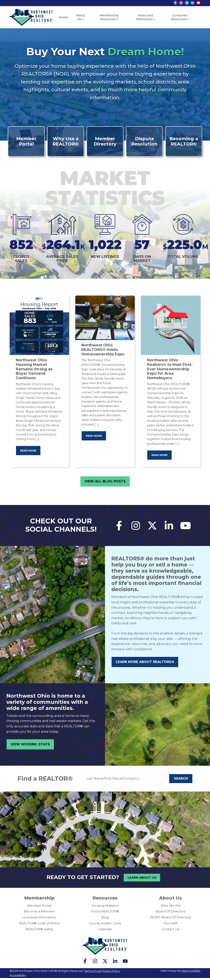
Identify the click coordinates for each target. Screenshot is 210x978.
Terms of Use (92, 970)
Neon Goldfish (190, 970)
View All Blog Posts (105, 481)
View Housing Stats (30, 744)
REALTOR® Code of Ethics (39, 923)
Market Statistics (105, 188)
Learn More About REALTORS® (145, 662)
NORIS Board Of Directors (170, 917)
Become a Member (39, 911)
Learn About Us (142, 877)
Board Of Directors (170, 911)
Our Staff (170, 923)
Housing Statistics (105, 905)
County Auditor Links (105, 923)
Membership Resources (109, 17)
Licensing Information (39, 917)
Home (63, 17)
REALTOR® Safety (39, 929)
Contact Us (170, 929)
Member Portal (39, 905)
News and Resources (144, 17)
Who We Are (171, 905)
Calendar (105, 929)
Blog (105, 917)
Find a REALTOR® (45, 778)
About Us (80, 17)
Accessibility (18, 975)
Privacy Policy (111, 970)
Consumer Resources (179, 17)
